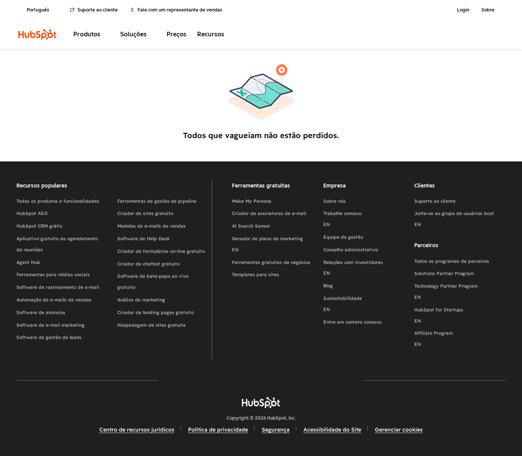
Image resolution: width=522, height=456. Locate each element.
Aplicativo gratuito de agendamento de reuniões (57, 244)
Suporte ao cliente (98, 10)
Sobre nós (334, 201)
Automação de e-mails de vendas (53, 300)
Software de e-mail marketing (50, 325)
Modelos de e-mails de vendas (151, 226)
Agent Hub (28, 262)
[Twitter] (261, 380)
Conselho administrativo (350, 249)
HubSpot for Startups (438, 315)
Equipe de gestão (343, 237)
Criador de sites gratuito (145, 213)
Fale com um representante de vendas (180, 10)
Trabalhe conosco (342, 218)
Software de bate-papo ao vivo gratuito (152, 281)
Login (463, 10)
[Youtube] (239, 380)
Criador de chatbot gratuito (148, 264)
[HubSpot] (37, 34)
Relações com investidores (353, 267)
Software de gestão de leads (48, 337)
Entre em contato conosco (352, 322)
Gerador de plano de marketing (267, 244)
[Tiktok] (327, 380)
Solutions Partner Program (444, 273)
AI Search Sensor (251, 226)
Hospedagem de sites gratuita (151, 325)
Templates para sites (255, 274)
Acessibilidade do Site (332, 429)
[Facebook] (194, 380)
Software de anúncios (40, 312)
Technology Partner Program (446, 291)
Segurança (276, 429)
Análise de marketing (141, 300)
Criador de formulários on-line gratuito (161, 251)
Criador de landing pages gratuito (155, 312)
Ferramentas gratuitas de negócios (271, 262)
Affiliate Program (433, 338)
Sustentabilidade (342, 303)
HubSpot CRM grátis (39, 226)
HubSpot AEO (32, 213)
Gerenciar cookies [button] (399, 429)
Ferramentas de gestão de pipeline (156, 201)
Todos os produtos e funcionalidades (57, 201)
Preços (176, 34)
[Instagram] (217, 380)
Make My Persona (251, 201)
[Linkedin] (283, 380)
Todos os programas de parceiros (451, 261)
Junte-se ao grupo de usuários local (454, 218)
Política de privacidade (218, 429)
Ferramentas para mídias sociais (53, 274)
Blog (328, 285)
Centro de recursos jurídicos (136, 429)
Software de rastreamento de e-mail (57, 287)
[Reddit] (305, 380)
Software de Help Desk (143, 238)
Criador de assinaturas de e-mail (269, 213)
